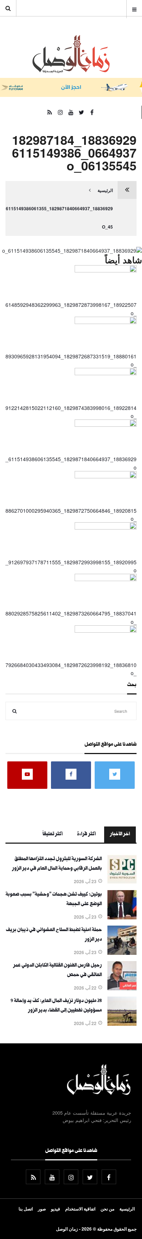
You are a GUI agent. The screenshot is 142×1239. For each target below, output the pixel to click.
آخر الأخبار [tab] (120, 834)
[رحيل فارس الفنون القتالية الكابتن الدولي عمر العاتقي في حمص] (122, 988)
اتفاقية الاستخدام (80, 1208)
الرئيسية (105, 190)
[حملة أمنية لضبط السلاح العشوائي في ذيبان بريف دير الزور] (122, 952)
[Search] (14, 711)
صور (42, 1208)
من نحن (107, 1208)
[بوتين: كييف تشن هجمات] (122, 917)
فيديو (55, 1208)
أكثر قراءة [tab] (86, 834)
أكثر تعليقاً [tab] (53, 834)
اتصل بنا (26, 1208)
